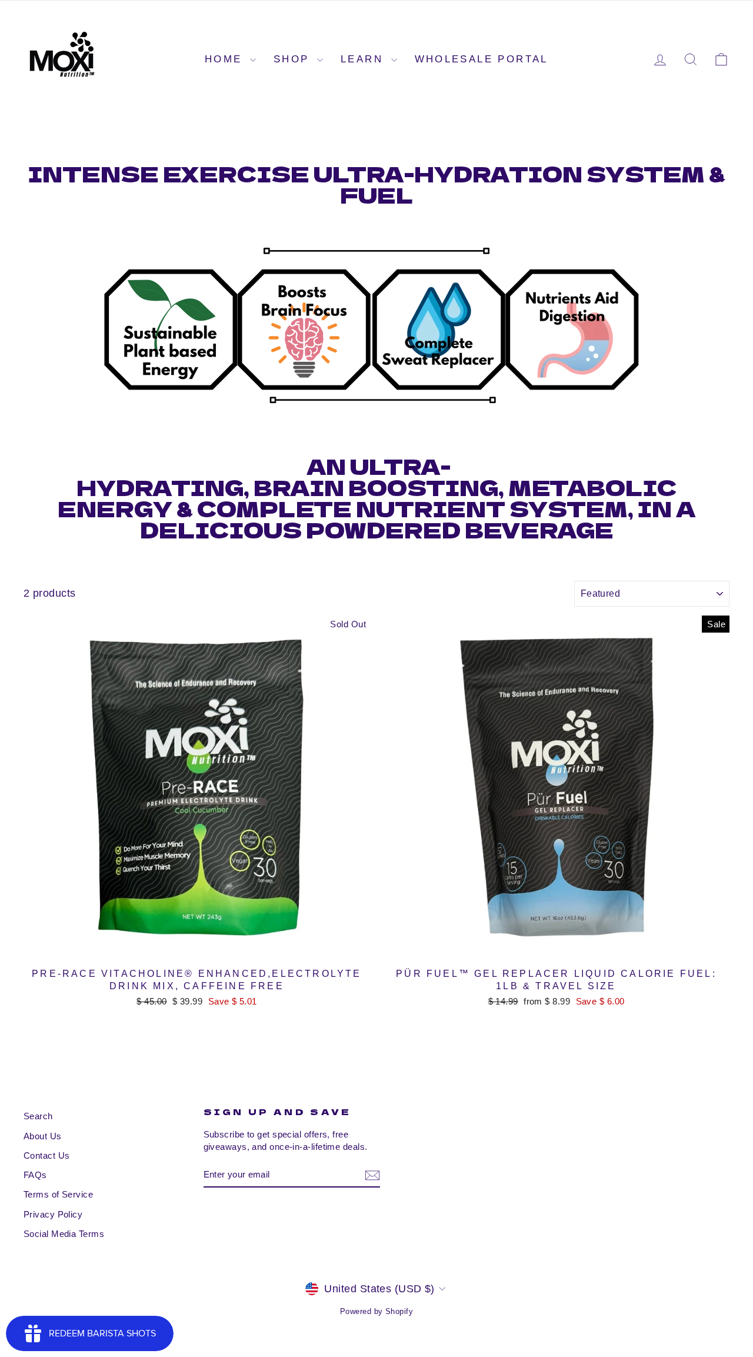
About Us (43, 1136)
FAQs (35, 1175)
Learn (364, 59)
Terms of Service (58, 1194)
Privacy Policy (53, 1214)
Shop (294, 59)
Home (226, 59)
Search (38, 1116)
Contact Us (47, 1155)
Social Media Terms (64, 1234)
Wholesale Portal (481, 59)
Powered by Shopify (376, 1312)
